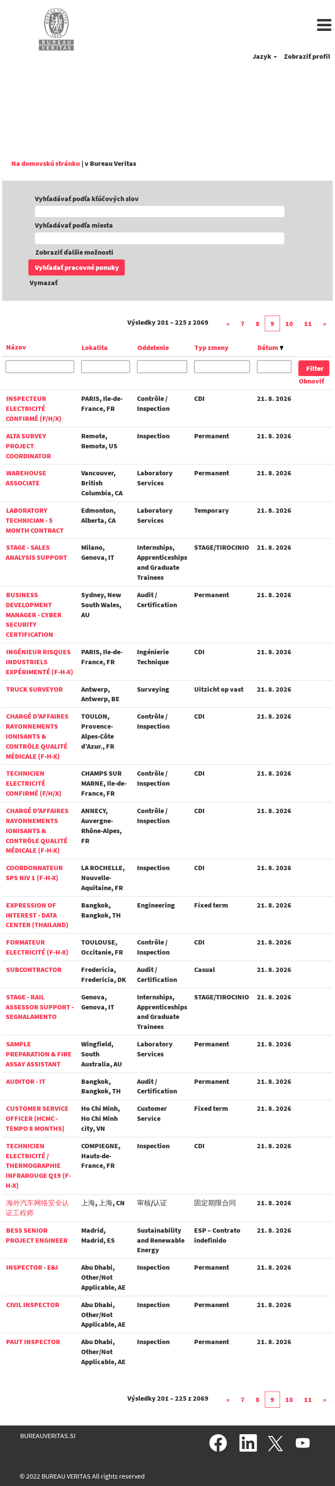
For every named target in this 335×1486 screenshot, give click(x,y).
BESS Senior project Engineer (37, 1235)
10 (289, 323)
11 (308, 323)
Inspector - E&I (32, 1267)
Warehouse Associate (26, 477)
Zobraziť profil (307, 56)
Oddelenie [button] (153, 347)
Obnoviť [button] (311, 381)
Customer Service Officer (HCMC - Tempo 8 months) (37, 1118)
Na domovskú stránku (45, 163)
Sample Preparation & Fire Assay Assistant (39, 1053)
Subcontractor (34, 969)
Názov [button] (16, 347)
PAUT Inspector (33, 1341)
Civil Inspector (32, 1304)
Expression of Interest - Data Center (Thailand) (37, 915)
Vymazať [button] (44, 282)
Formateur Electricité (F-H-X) (37, 947)
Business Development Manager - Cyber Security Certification (34, 614)
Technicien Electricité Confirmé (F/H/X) (34, 783)
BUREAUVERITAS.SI (47, 1435)
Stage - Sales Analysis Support (36, 552)
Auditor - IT (25, 1081)
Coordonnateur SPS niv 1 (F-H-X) (34, 872)
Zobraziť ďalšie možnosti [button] (74, 252)
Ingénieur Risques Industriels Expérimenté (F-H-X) (39, 661)
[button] (223, 25)
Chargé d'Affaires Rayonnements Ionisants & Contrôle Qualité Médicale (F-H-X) (37, 736)
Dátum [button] (268, 347)
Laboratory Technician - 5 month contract (35, 520)
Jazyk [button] (263, 56)
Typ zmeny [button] (212, 347)
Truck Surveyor (34, 689)
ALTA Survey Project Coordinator (28, 445)
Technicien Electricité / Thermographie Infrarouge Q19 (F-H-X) (38, 1165)
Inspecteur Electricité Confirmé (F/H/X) (34, 408)
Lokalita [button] (95, 347)
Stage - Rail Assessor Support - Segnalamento (40, 1006)
